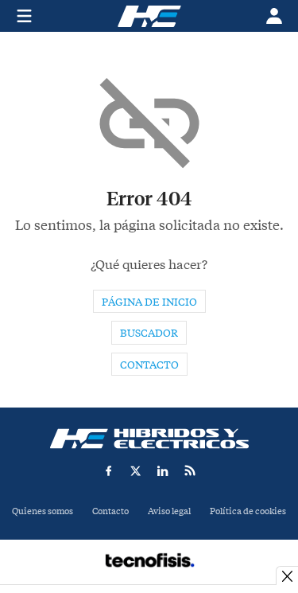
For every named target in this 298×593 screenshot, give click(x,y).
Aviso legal (169, 511)
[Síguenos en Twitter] (135, 470)
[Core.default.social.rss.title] (189, 470)
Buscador (149, 333)
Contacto (149, 365)
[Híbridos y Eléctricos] (149, 439)
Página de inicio (149, 302)
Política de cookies (248, 511)
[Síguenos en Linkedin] (162, 470)
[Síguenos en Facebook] (108, 470)
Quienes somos (42, 511)
